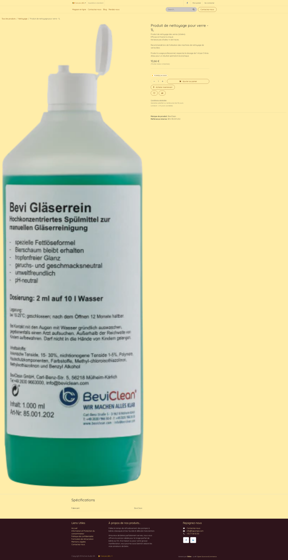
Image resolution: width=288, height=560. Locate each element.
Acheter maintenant (163, 87)
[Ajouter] (163, 81)
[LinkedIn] (193, 540)
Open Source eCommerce (207, 556)
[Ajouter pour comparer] (162, 93)
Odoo (189, 556)
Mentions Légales (78, 542)
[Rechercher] (194, 9)
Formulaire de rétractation (82, 539)
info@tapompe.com (195, 531)
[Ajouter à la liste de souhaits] (154, 93)
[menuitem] (79, 9)
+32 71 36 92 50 (193, 534)
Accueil (74, 528)
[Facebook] (187, 3)
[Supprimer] (153, 81)
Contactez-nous (207, 9)
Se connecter (209, 3)
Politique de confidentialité (82, 536)
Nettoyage (22, 19)
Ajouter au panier (189, 81)
